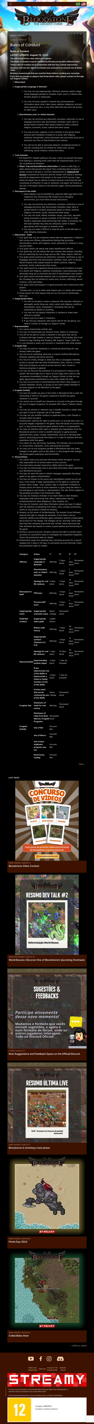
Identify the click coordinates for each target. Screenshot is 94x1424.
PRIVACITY (42, 1369)
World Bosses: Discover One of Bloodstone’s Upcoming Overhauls (47, 960)
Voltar (81, 764)
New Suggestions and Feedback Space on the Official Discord (44, 1054)
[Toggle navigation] (10, 4)
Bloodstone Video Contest (24, 866)
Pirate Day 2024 (18, 1241)
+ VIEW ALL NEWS (78, 1346)
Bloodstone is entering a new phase (29, 1147)
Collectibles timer (19, 1335)
